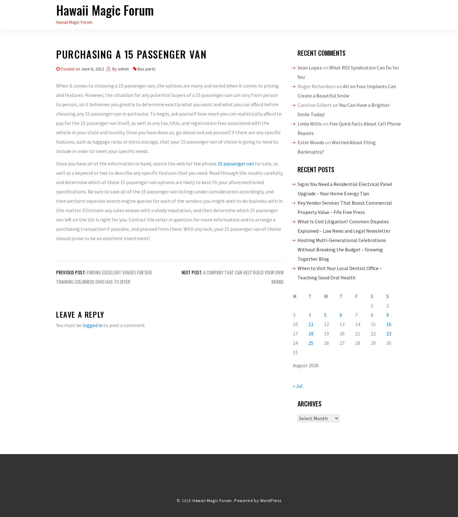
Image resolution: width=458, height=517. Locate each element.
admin (123, 69)
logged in (93, 325)
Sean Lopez (310, 67)
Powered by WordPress (257, 500)
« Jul (298, 386)
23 (388, 333)
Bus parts (146, 69)
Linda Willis (310, 124)
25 (310, 343)
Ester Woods (311, 142)
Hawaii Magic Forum (105, 10)
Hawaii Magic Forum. (213, 500)
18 (310, 333)
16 (388, 324)
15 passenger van (235, 163)
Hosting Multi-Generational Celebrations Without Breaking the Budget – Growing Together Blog (342, 249)
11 (310, 324)
